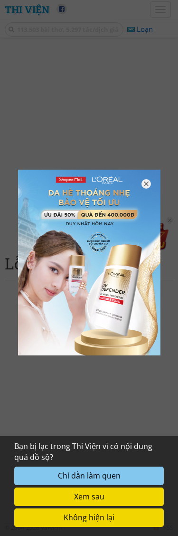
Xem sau (89, 496)
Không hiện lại (89, 517)
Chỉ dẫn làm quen (89, 475)
